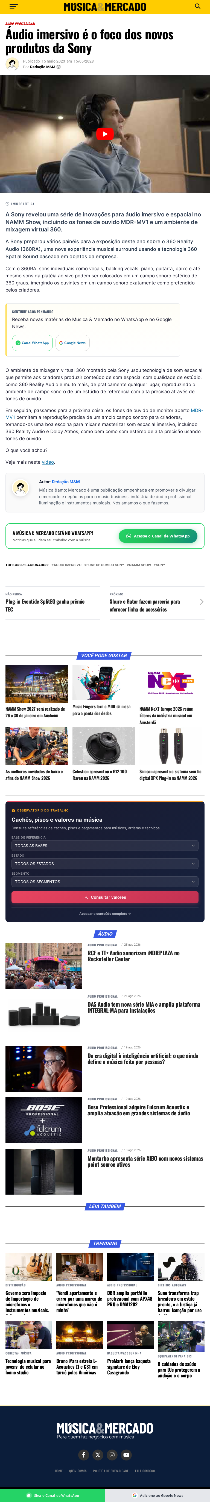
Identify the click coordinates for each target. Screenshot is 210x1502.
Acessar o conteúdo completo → (105, 914)
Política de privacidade (111, 1470)
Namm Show (140, 565)
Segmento (20, 873)
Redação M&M (42, 67)
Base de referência (28, 837)
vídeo (48, 462)
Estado (18, 855)
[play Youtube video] (105, 134)
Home (59, 1470)
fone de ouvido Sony (105, 565)
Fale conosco (145, 1470)
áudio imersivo (67, 565)
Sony (160, 565)
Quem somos (78, 1470)
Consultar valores (108, 897)
